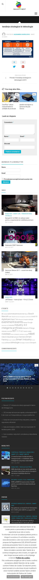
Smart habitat (12, 340)
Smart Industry (24, 339)
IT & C (21, 331)
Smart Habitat (24, 454)
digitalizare (6, 319)
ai (2, 313)
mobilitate (6, 334)
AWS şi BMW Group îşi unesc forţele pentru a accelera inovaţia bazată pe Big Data (23, 484)
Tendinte (27, 342)
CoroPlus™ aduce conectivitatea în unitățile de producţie (9, 106)
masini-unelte (27, 331)
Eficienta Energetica (24, 319)
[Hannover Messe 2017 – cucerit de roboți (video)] (19, 261)
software (8, 343)
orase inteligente (15, 334)
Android (5, 314)
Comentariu (8, 122)
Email (22, 136)
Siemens (22, 337)
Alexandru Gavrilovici (22, 34)
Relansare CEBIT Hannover (14, 245)
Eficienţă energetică (18, 503)
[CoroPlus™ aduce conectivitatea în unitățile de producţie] (10, 97)
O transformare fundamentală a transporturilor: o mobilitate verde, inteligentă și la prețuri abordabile (22, 458)
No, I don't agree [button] (27, 577)
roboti (31, 333)
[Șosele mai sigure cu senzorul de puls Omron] (28, 97)
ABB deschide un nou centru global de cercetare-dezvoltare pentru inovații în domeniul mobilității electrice (23, 471)
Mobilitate (8, 213)
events (19, 322)
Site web (7, 143)
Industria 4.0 (5, 325)
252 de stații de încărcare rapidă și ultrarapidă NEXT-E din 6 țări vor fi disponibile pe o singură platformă (22, 522)
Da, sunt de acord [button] (13, 577)
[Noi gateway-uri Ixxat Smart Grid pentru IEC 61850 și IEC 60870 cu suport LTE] (6, 507)
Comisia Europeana (20, 316)
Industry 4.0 (20, 325)
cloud (13, 316)
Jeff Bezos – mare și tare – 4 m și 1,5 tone (19, 299)
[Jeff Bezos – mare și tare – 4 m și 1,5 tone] (19, 288)
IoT (14, 330)
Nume (6, 136)
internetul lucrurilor (7, 331)
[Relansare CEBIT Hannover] (19, 236)
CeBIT (10, 316)
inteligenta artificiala (12, 328)
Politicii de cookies (23, 558)
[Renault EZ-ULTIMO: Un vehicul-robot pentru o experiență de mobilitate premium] (19, 205)
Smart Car (16, 213)
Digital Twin (14, 319)
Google (30, 322)
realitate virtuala (24, 334)
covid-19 (34, 317)
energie (31, 319)
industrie (11, 325)
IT (17, 331)
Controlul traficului (18, 452)
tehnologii (22, 342)
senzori (16, 337)
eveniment (8, 322)
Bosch (26, 314)
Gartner (25, 322)
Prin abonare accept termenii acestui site (18, 179)
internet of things (29, 328)
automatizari (12, 314)
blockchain (21, 314)
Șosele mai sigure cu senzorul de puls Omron (26, 106)
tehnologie (15, 342)
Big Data (14, 479)
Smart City (14, 454)
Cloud (20, 479)
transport (33, 343)
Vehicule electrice (25, 467)
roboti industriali (8, 337)
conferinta (28, 316)
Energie (28, 503)
